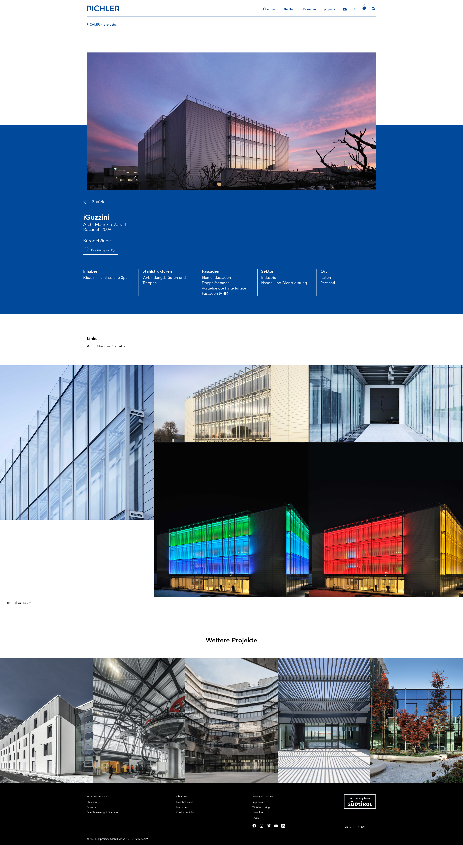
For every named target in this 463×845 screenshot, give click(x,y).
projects (329, 9)
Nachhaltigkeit (184, 802)
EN (363, 826)
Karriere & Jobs (185, 812)
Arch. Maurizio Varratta (106, 346)
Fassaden (309, 9)
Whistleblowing (261, 807)
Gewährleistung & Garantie (102, 812)
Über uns (269, 9)
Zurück (98, 202)
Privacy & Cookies (262, 796)
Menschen (182, 807)
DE (347, 826)
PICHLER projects (97, 796)
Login (255, 817)
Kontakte (257, 812)
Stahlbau (289, 9)
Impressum (258, 802)
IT (354, 826)
